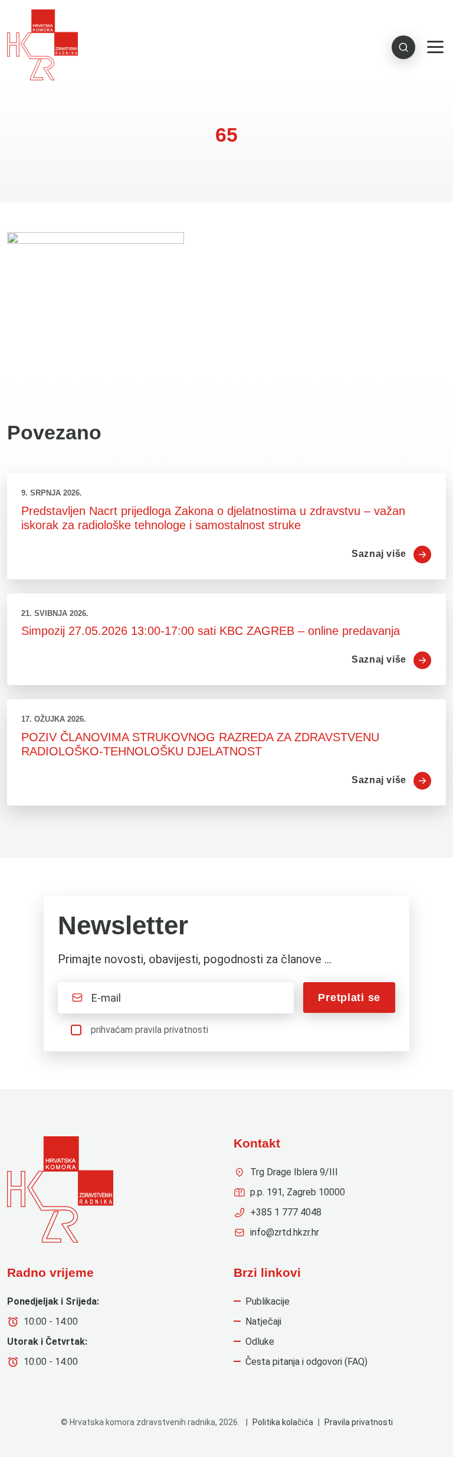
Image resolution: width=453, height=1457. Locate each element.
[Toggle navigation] (435, 47)
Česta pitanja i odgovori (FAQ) (306, 1361)
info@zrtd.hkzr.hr (284, 1232)
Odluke (259, 1341)
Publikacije (267, 1301)
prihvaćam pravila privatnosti (149, 1029)
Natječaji (263, 1321)
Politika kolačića (282, 1422)
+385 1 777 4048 (285, 1212)
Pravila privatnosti (358, 1422)
